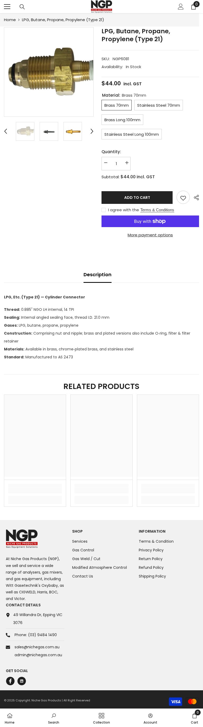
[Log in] (181, 7)
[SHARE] (194, 197)
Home (10, 19)
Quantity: (111, 151)
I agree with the (123, 210)
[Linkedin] (21, 681)
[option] (48, 71)
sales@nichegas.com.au (37, 647)
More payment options (150, 235)
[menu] (7, 6)
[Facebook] (10, 681)
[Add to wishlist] (183, 197)
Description (98, 274)
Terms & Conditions (157, 210)
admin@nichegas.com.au (38, 655)
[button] (6, 131)
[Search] (22, 7)
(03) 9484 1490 (42, 634)
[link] (35, 490)
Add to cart (138, 197)
